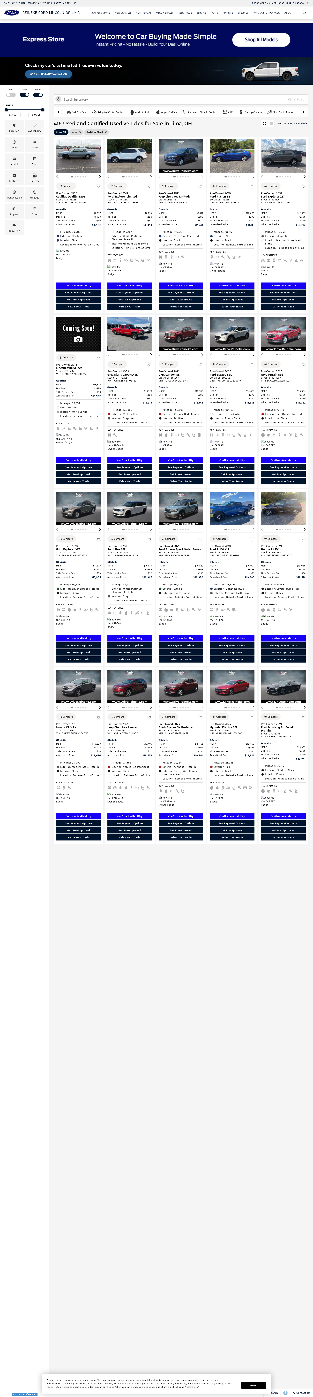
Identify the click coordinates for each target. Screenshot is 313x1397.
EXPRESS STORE (101, 12)
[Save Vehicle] (98, 187)
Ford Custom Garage (266, 12)
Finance (228, 12)
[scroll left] (59, 112)
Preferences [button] (192, 1387)
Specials (243, 12)
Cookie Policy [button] (114, 1387)
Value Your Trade (78, 306)
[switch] (11, 92)
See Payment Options (78, 292)
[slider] (6, 109)
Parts (214, 12)
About (288, 12)
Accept (253, 1385)
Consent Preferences (25, 1394)
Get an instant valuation (48, 74)
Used (24, 89)
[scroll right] (303, 112)
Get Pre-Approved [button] (78, 299)
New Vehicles (123, 12)
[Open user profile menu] (308, 3)
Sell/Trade (185, 12)
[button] (304, 13)
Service (201, 12)
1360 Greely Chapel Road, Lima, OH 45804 (279, 3)
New (11, 89)
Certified (38, 89)
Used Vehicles (165, 12)
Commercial (143, 12)
